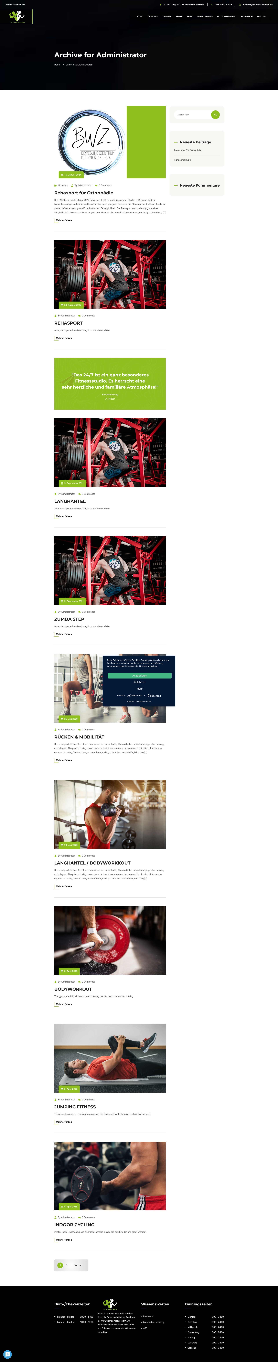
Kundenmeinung (182, 160)
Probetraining (205, 16)
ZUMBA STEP (69, 619)
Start (140, 16)
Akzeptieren (139, 675)
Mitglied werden (226, 16)
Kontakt (261, 16)
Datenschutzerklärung (153, 1322)
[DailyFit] (17, 16)
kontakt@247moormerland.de (257, 4)
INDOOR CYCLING (74, 1224)
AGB (145, 1328)
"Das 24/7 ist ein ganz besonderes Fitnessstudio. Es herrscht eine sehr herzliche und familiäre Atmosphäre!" (110, 381)
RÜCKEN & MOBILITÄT (79, 737)
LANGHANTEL (70, 501)
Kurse (179, 16)
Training (167, 16)
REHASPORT (68, 323)
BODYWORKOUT (73, 989)
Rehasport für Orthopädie (83, 193)
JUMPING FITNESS (75, 1107)
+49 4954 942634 (224, 4)
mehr (140, 688)
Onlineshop (246, 16)
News (189, 16)
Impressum (148, 1316)
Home (58, 64)
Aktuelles (63, 185)
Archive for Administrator (79, 64)
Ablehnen (140, 682)
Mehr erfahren (64, 220)
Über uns (153, 16)
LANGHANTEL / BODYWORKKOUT (92, 863)
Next (77, 1265)
